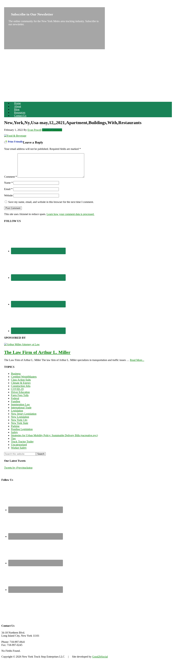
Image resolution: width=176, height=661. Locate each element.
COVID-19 (17, 389)
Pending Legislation (22, 429)
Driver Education (20, 392)
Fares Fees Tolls (20, 395)
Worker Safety (19, 447)
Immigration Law (20, 404)
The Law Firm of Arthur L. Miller (37, 352)
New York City (19, 419)
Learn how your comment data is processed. (70, 214)
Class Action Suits (21, 379)
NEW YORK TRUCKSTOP (20, 5)
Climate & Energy (21, 382)
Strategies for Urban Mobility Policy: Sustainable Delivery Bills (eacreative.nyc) (54, 435)
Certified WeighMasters (24, 376)
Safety (14, 432)
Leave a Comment (52, 129)
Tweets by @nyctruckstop (18, 467)
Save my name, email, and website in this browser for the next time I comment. (51, 201)
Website (8, 195)
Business (16, 373)
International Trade (21, 407)
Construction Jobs (20, 385)
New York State (19, 423)
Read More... (137, 360)
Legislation (17, 410)
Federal (15, 398)
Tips (13, 438)
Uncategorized (19, 444)
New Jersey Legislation (23, 413)
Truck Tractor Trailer (22, 441)
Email (8, 189)
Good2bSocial (100, 656)
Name (8, 182)
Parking (15, 426)
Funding (15, 401)
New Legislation (20, 416)
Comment (10, 176)
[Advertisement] (88, 75)
